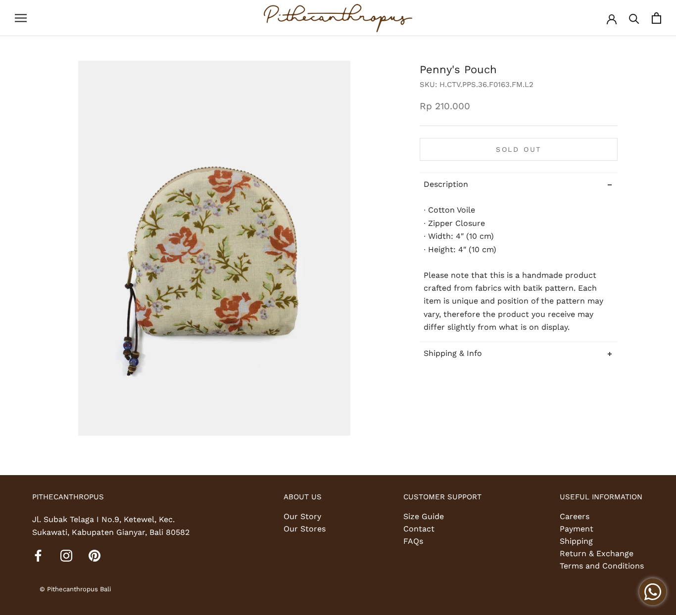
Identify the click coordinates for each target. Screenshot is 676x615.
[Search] (634, 18)
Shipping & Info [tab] (453, 353)
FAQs (413, 541)
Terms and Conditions (602, 566)
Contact (419, 529)
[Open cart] (656, 18)
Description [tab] (446, 184)
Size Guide (423, 516)
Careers (574, 516)
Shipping (576, 541)
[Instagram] (66, 555)
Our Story (302, 516)
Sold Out (518, 149)
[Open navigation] (21, 18)
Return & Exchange (596, 553)
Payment (576, 529)
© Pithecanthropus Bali (75, 589)
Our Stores (305, 529)
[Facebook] (38, 555)
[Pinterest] (94, 555)
